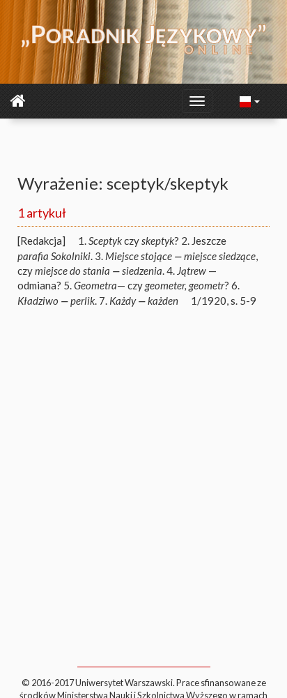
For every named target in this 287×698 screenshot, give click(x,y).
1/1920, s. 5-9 (223, 300)
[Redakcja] (41, 240)
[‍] (250, 100)
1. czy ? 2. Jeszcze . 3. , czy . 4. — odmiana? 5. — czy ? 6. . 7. (137, 270)
